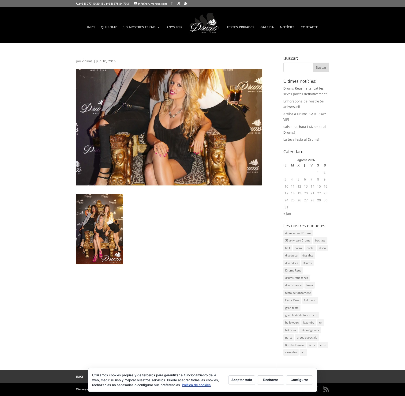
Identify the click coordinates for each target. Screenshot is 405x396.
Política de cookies (196, 385)
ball (287, 248)
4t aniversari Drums (298, 233)
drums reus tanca (296, 278)
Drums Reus (293, 270)
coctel (310, 248)
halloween (292, 322)
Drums (307, 263)
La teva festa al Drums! (301, 139)
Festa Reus (292, 300)
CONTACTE (309, 27)
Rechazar (270, 380)
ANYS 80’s (174, 27)
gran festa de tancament (301, 315)
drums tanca (293, 285)
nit (320, 322)
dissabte (307, 255)
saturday (291, 352)
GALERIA (267, 27)
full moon (310, 300)
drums (87, 61)
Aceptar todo (241, 380)
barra (298, 248)
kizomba (308, 322)
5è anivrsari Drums (297, 240)
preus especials (307, 337)
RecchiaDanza (294, 345)
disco (322, 248)
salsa (322, 345)
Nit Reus (290, 330)
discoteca (291, 255)
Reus (311, 345)
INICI (91, 27)
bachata (320, 240)
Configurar (299, 380)
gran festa (292, 308)
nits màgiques (310, 330)
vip (303, 352)
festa (309, 285)
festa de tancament (298, 293)
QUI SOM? (108, 27)
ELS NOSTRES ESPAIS (139, 27)
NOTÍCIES (287, 27)
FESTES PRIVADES (240, 27)
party (288, 337)
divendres (291, 263)
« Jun (287, 213)
